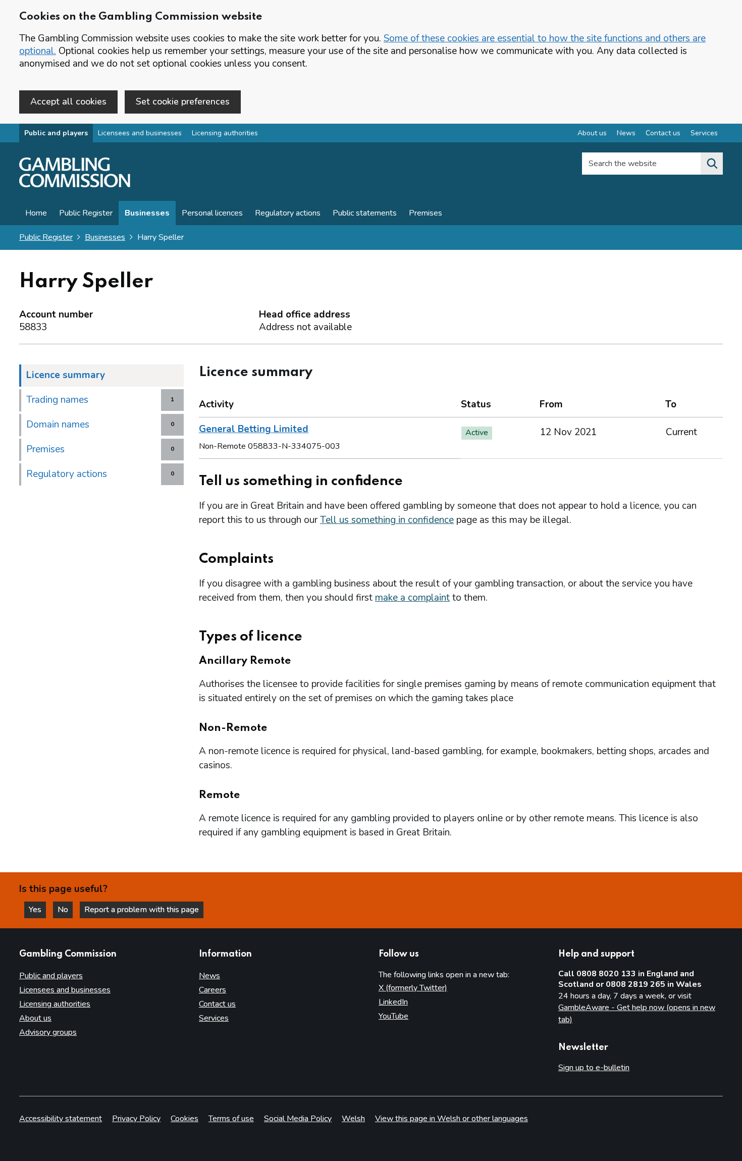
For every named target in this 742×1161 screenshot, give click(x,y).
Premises (425, 213)
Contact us (663, 133)
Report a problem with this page (141, 909)
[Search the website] (712, 163)
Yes (37, 909)
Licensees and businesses (140, 133)
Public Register (86, 213)
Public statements (365, 213)
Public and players (56, 133)
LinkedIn (393, 1002)
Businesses (147, 213)
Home (36, 213)
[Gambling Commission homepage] (74, 184)
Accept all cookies (68, 101)
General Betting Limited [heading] (253, 429)
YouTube (393, 1016)
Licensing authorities (225, 133)
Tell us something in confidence (387, 519)
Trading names (57, 399)
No (65, 909)
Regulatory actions (288, 213)
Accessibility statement (60, 1118)
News (626, 133)
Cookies (184, 1118)
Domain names (57, 424)
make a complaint (412, 597)
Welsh (353, 1118)
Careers (212, 989)
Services (704, 133)
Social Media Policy (298, 1118)
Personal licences (212, 213)
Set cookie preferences (183, 101)
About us (592, 133)
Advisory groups (48, 1032)
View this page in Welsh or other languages (451, 1118)
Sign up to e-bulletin (593, 1067)
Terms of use (231, 1118)
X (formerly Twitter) (413, 987)
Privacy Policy (136, 1118)
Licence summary (65, 375)
